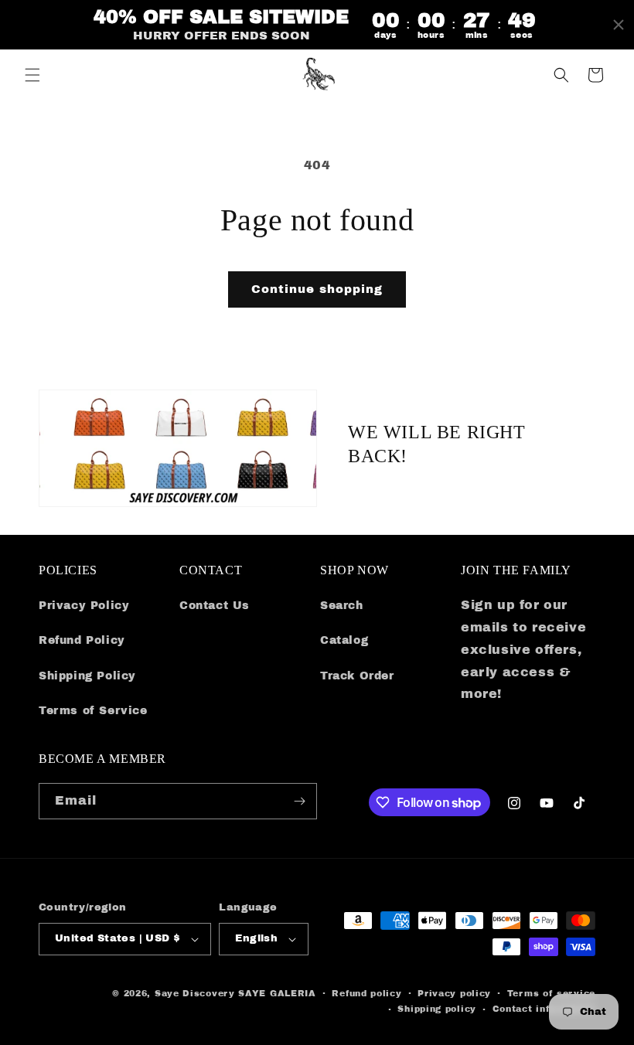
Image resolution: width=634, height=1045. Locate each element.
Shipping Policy (87, 676)
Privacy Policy (84, 605)
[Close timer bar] (618, 25)
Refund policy (366, 993)
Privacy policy (454, 993)
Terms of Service (93, 711)
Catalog (344, 640)
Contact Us (214, 605)
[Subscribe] (299, 801)
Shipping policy (436, 1008)
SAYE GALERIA (276, 993)
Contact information (544, 1008)
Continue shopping (317, 289)
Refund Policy (82, 640)
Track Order (357, 676)
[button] (32, 75)
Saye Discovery (195, 993)
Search (341, 605)
